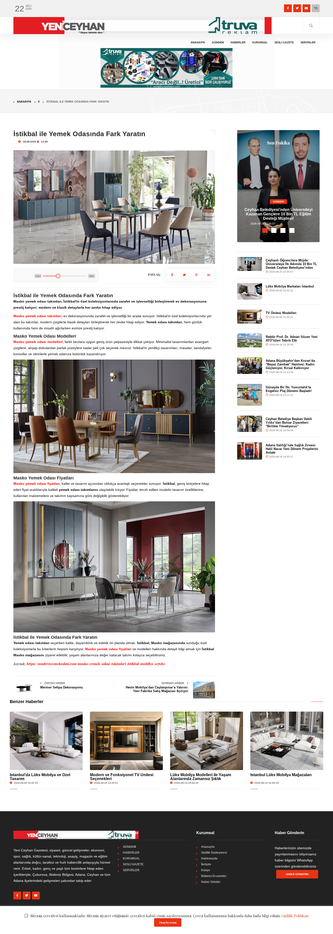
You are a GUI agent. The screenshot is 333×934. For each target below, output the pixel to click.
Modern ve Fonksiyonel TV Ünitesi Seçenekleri (121, 777)
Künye (205, 870)
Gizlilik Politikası (295, 915)
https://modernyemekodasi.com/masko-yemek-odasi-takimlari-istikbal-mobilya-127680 (95, 663)
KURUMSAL (260, 42)
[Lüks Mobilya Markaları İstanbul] (249, 291)
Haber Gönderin (297, 874)
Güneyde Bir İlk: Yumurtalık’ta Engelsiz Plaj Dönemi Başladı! (289, 389)
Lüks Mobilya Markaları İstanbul (290, 286)
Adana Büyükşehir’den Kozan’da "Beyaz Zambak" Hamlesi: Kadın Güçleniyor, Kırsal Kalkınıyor (290, 364)
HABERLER (238, 42)
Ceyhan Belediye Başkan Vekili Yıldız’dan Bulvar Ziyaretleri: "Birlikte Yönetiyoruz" (289, 422)
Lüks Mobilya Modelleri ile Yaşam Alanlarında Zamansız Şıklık (200, 777)
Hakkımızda (209, 858)
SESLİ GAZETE (284, 42)
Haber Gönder (211, 882)
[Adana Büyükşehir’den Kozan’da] (249, 365)
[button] (264, 230)
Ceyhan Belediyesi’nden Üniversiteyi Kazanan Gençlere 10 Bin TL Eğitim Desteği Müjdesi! (279, 214)
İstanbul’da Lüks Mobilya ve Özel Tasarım (40, 777)
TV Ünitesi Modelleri (281, 313)
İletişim (206, 864)
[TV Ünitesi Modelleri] (249, 317)
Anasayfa (198, 42)
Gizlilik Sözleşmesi (214, 852)
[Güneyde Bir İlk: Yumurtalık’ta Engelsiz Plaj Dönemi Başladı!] (249, 395)
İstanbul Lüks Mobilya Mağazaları (281, 775)
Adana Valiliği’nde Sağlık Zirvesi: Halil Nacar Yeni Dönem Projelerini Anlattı (292, 448)
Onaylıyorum (167, 922)
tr (316, 8)
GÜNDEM (218, 42)
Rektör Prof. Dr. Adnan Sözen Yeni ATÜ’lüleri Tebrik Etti (292, 338)
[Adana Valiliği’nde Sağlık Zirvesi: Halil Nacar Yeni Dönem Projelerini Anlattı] (249, 451)
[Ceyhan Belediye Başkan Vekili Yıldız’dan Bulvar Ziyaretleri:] (249, 424)
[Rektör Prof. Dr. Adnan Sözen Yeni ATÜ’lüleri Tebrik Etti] (249, 340)
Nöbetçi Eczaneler (213, 876)
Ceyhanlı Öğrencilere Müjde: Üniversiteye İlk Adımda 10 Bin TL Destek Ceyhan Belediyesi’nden (291, 263)
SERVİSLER (308, 42)
